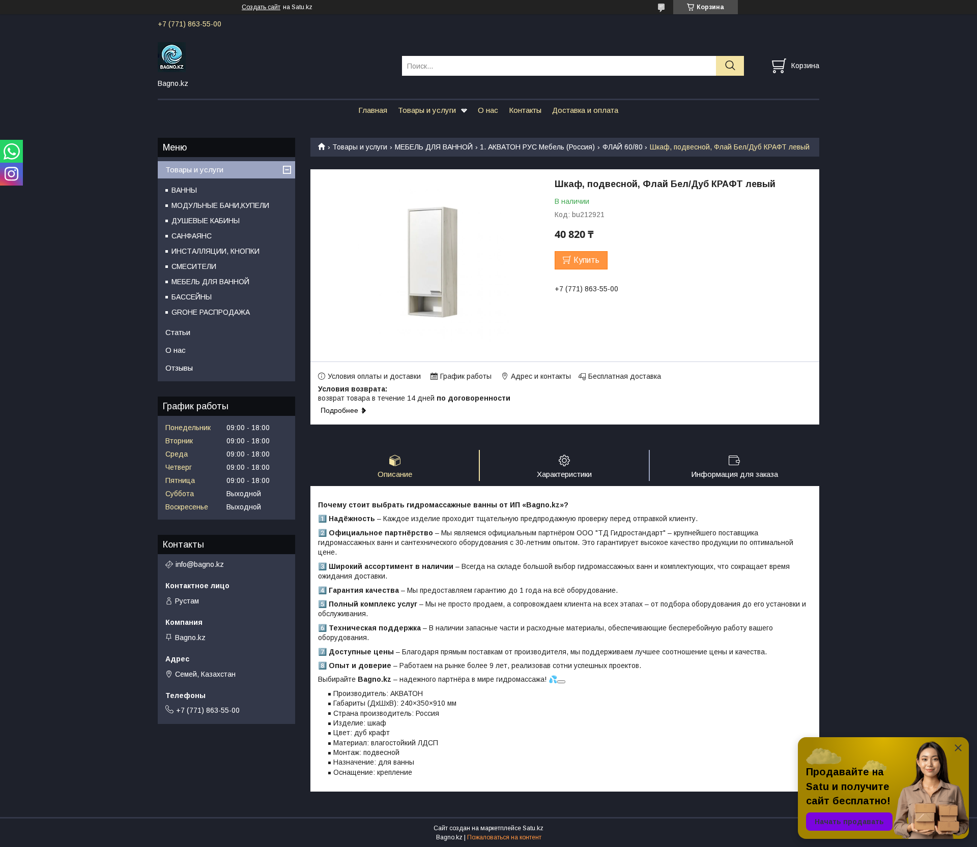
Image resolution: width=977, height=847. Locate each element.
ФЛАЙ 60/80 (622, 147)
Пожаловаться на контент (504, 837)
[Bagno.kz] (273, 56)
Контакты (525, 110)
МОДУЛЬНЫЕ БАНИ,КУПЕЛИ (220, 205)
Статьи (177, 332)
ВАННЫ (184, 190)
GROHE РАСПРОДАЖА (210, 312)
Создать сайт (261, 7)
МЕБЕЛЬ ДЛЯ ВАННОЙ (434, 147)
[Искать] (730, 66)
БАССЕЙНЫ (191, 297)
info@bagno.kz (200, 564)
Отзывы (179, 368)
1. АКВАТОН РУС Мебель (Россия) (537, 147)
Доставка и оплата (585, 110)
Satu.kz (533, 828)
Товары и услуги (427, 110)
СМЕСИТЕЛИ (193, 266)
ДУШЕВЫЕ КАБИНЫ (205, 221)
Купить (586, 260)
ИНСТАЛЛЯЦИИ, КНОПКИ (215, 251)
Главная (372, 110)
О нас (488, 110)
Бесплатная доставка (624, 376)
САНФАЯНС (191, 236)
